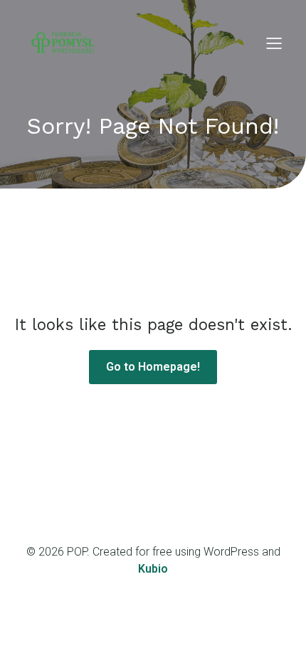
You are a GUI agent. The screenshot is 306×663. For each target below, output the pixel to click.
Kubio (153, 569)
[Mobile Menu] (274, 42)
